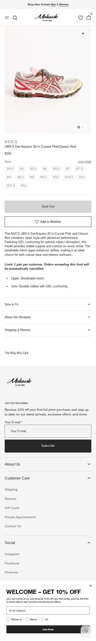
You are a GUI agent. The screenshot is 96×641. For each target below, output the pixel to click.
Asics (11, 142)
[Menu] (7, 18)
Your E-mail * (13, 422)
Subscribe (48, 445)
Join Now (48, 629)
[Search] (14, 17)
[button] (89, 18)
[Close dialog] (91, 586)
